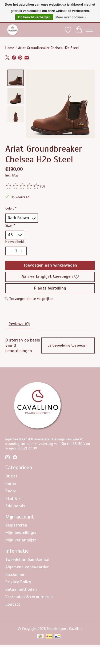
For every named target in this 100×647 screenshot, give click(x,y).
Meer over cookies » (70, 17)
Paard (11, 491)
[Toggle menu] (89, 30)
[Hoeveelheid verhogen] (21, 251)
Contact (12, 604)
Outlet (11, 476)
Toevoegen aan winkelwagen (50, 265)
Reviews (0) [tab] (19, 324)
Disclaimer (15, 574)
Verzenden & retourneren (29, 597)
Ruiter (11, 483)
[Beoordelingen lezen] (22, 186)
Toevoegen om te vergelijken (31, 298)
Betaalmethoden (21, 589)
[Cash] (40, 637)
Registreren (16, 525)
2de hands (15, 506)
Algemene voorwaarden (27, 567)
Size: (10, 225)
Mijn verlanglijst (20, 540)
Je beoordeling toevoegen (67, 345)
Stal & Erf (14, 498)
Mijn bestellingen (21, 532)
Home (9, 48)
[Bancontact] (57, 637)
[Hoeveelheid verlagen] (10, 251)
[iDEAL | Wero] (49, 637)
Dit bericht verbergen (34, 17)
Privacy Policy (18, 582)
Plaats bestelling (50, 288)
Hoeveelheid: (15, 241)
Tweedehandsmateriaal (27, 559)
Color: (11, 208)
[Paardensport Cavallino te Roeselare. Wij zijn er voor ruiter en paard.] (12, 29)
